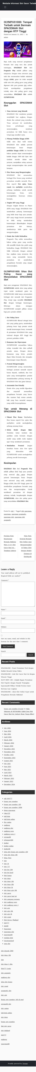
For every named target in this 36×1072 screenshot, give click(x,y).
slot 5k (6, 864)
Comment (5, 580)
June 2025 (7, 767)
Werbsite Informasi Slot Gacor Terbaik (19, 3)
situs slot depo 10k (10, 855)
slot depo (7, 878)
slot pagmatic (6, 973)
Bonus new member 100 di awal (12, 1000)
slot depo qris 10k (10, 890)
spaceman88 (8, 935)
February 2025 (9, 778)
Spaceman (7, 929)
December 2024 (9, 784)
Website (3, 627)
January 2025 (8, 781)
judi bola (7, 816)
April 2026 (7, 737)
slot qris (7, 908)
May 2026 (7, 734)
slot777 (6, 923)
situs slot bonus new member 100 (16, 852)
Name (3, 610)
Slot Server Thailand (11, 920)
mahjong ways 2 (9, 834)
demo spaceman (9, 810)
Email (3, 618)
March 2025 (8, 775)
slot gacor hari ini (10, 896)
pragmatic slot (6, 991)
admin (6, 37)
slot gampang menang (12, 899)
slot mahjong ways (10, 902)
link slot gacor (6, 1026)
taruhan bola (8, 938)
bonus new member (11, 801)
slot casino (5, 1008)
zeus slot (7, 944)
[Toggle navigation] (5, 7)
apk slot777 (8, 799)
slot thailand (5, 1031)
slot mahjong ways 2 (11, 905)
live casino (7, 822)
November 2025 (9, 752)
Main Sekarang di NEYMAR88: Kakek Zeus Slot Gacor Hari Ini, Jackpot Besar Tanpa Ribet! (19, 711)
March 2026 (8, 740)
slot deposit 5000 (7, 951)
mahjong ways (9, 831)
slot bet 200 (8, 870)
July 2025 (7, 764)
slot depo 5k (8, 887)
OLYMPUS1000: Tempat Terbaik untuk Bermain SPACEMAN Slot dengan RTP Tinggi (18, 27)
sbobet (6, 843)
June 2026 (7, 731)
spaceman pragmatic (19, 514)
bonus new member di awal (13, 709)
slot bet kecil (8, 873)
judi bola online (9, 819)
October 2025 (9, 755)
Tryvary (25, 1064)
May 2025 (7, 770)
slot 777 (7, 867)
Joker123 (7, 813)
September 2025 (9, 758)
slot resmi (7, 917)
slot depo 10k (9, 881)
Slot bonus (8, 876)
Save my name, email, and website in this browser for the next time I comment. (15, 640)
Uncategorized (9, 941)
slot (25, 85)
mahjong (7, 825)
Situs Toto (7, 858)
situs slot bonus (6, 982)
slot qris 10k (8, 911)
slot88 (6, 926)
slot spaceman (26, 511)
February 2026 (9, 743)
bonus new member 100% (13, 807)
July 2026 (7, 728)
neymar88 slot (6, 1004)
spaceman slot (9, 517)
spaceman (7, 514)
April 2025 (7, 773)
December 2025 (9, 749)
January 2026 (8, 746)
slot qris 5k (8, 914)
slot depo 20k (9, 884)
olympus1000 (8, 840)
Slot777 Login (6, 969)
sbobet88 (7, 849)
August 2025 (8, 761)
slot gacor (21, 475)
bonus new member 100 (12, 804)
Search (3, 651)
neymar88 (7, 837)
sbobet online (8, 846)
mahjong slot (8, 828)
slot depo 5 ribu (6, 964)
